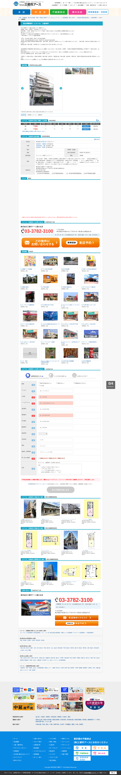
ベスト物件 (53, 738)
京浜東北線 (39, 145)
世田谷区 (38, 640)
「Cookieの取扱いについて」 (90, 772)
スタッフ (72, 5)
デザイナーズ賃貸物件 (79, 632)
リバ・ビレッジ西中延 (87, 519)
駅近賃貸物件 (37, 632)
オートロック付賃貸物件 (26, 632)
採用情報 (57, 3)
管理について (61, 458)
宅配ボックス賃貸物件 (67, 632)
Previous (22, 88)
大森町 (54, 667)
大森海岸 (44, 144)
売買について (52, 458)
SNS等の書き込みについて (83, 3)
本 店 (21, 11)
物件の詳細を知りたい (46, 383)
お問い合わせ (102, 5)
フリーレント (65, 742)
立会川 (34, 660)
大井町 (32, 658)
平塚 (64, 648)
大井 (37, 648)
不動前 (78, 658)
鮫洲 (31, 660)
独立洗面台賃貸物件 (55, 632)
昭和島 (72, 667)
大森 (44, 145)
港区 (21, 640)
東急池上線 (39, 719)
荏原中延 (52, 658)
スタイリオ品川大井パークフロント (69, 581)
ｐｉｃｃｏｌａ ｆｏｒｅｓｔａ (69, 519)
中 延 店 (40, 11)
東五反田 (96, 648)
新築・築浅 (53, 742)
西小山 (88, 658)
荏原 (24, 648)
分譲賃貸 (64, 751)
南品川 (68, 648)
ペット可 (52, 754)
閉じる (113, 772)
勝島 (30, 650)
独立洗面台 (53, 760)
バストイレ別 (53, 757)
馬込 (69, 667)
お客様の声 (37, 745)
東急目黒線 (78, 719)
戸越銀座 (47, 658)
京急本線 (38, 144)
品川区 (41, 141)
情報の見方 (97, 139)
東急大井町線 (47, 719)
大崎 (88, 648)
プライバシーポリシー (41, 484)
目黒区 (29, 640)
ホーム (16, 738)
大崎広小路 (41, 658)
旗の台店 (77, 11)
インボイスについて (100, 3)
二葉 (34, 648)
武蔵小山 (83, 658)
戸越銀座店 (58, 11)
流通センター (47, 667)
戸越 (21, 648)
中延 (45, 648)
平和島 (43, 147)
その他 (42, 385)
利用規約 (31, 484)
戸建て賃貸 (64, 754)
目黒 (28, 658)
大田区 (33, 640)
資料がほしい (61, 383)
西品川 (80, 648)
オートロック (53, 748)
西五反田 (60, 648)
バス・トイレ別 (45, 632)
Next (61, 88)
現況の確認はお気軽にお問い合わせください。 (34, 131)
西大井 (28, 648)
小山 (52, 648)
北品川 (55, 648)
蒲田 (73, 724)
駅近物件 (52, 751)
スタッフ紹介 (38, 742)
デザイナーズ (65, 745)
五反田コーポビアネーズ (26, 519)
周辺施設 (36, 748)
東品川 (92, 648)
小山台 (26, 650)
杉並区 (42, 640)
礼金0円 (52, 745)
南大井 (44, 141)
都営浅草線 (56, 719)
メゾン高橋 (24, 581)
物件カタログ (18, 760)
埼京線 (84, 719)
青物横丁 (26, 660)
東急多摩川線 (40, 721)
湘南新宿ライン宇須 (93, 719)
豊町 (31, 648)
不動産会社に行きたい (80, 383)
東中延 (72, 648)
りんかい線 (48, 721)
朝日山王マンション (87, 581)
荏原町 (74, 658)
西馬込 (90, 667)
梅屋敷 (80, 667)
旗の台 (41, 648)
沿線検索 (55, 5)
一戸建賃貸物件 (89, 632)
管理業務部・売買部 (97, 12)
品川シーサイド (54, 660)
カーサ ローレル (45, 550)
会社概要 (81, 5)
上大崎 (22, 650)
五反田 (25, 658)
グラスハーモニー (65, 550)
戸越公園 (66, 658)
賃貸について (43, 458)
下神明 (61, 658)
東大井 (76, 648)
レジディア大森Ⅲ (45, 581)
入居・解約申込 (91, 5)
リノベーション (66, 748)
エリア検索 (63, 5)
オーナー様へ (67, 3)
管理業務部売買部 (84, 758)
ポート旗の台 (85, 550)
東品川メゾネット (45, 519)
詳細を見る (86, 126)
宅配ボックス (65, 738)
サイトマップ (18, 757)
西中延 (84, 648)
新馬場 (22, 660)
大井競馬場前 (62, 660)
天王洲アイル (45, 660)
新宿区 (25, 640)
